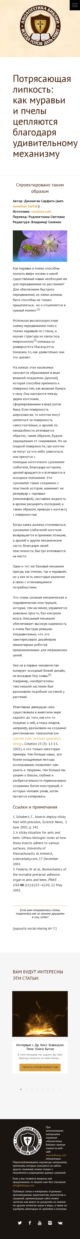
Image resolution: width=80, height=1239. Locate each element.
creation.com (41, 211)
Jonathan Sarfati (25, 206)
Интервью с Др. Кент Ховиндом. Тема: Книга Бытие (40, 1047)
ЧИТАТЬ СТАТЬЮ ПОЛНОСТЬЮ (40, 1067)
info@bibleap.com (23, 1185)
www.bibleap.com (56, 1155)
